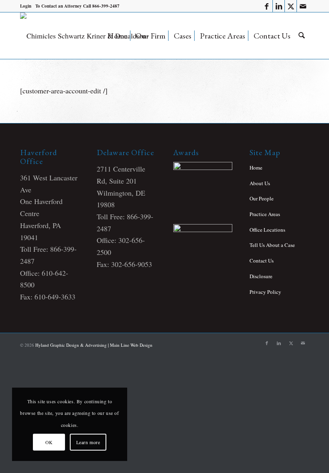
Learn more (88, 442)
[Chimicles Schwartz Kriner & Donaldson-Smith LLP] (90, 35)
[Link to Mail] (303, 6)
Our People (262, 198)
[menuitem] (25, 6)
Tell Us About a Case (272, 245)
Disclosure (261, 276)
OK (49, 442)
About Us (260, 183)
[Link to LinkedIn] (278, 6)
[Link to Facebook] (266, 6)
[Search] (301, 35)
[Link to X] (291, 6)
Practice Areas (265, 214)
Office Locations (267, 229)
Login (25, 6)
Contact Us (262, 260)
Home (256, 167)
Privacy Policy (265, 291)
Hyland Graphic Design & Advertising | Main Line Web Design (93, 345)
